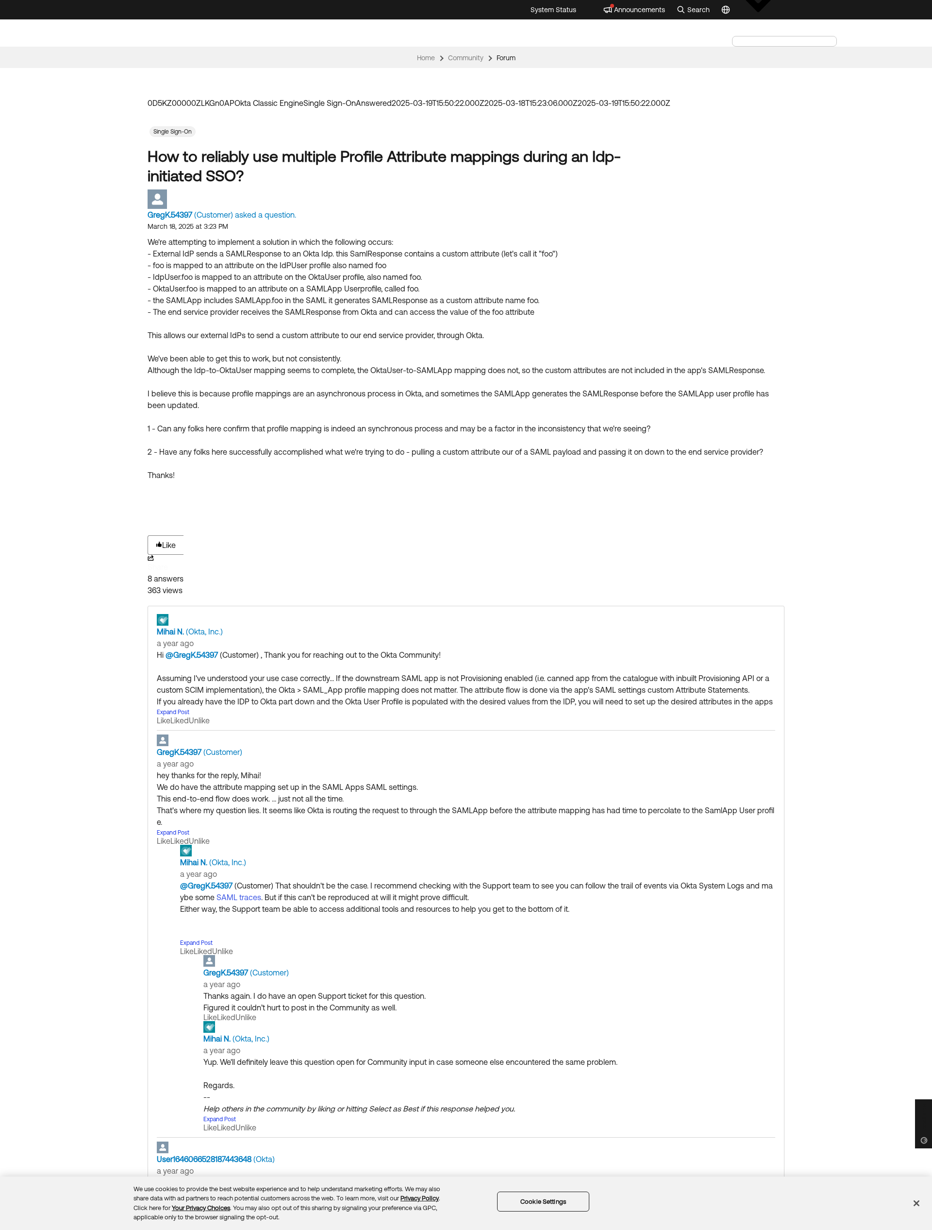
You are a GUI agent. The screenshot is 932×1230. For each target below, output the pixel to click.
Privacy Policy (419, 1198)
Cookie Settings (543, 1201)
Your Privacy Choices (201, 1208)
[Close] (916, 1203)
